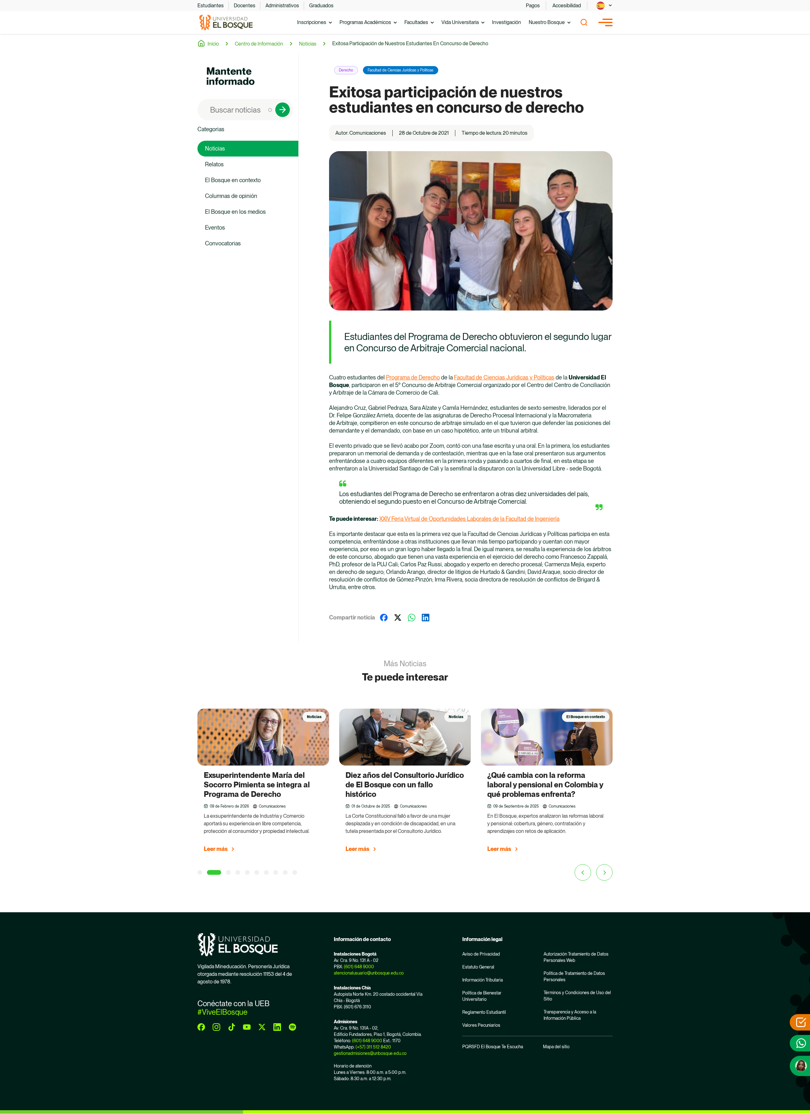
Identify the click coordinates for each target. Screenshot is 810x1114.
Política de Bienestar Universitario (482, 996)
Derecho (346, 70)
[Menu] (605, 22)
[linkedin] (277, 1027)
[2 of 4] (209, 872)
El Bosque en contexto (233, 180)
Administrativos (282, 6)
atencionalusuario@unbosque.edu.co (369, 973)
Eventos (215, 227)
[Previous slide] (583, 872)
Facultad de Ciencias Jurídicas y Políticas (400, 70)
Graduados (321, 6)
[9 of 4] (285, 872)
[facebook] (201, 1027)
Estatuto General (478, 966)
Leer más (215, 849)
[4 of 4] (237, 872)
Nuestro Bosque (547, 22)
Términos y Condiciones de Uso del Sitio (577, 995)
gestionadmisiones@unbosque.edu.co (370, 1053)
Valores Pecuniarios (481, 1025)
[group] (263, 783)
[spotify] (292, 1027)
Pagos (533, 6)
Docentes (244, 6)
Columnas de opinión (231, 196)
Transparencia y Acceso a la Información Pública (570, 1015)
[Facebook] (384, 617)
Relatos (214, 164)
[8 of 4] (275, 872)
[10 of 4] (294, 872)
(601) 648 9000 (359, 966)
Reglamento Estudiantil (484, 1012)
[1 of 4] (199, 872)
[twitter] (262, 1027)
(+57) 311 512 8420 (373, 1046)
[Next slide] (604, 872)
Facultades (416, 22)
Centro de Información (259, 44)
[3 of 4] (223, 872)
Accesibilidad (566, 6)
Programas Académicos (365, 22)
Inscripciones (311, 22)
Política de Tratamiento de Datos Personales (574, 976)
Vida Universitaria (460, 22)
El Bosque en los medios (235, 211)
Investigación (506, 22)
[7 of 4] (266, 872)
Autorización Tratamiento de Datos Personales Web (576, 957)
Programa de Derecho (413, 377)
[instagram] (216, 1027)
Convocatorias (223, 243)
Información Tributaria (482, 979)
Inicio (213, 44)
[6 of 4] (256, 872)
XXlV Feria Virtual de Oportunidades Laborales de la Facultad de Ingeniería (469, 518)
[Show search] (584, 22)
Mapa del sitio (556, 1046)
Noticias (307, 44)
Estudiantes (210, 6)
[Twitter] (398, 617)
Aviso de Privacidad (481, 954)
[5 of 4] (247, 872)
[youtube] (247, 1027)
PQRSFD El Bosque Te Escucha (492, 1046)
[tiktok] (231, 1027)
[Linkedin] (425, 617)
